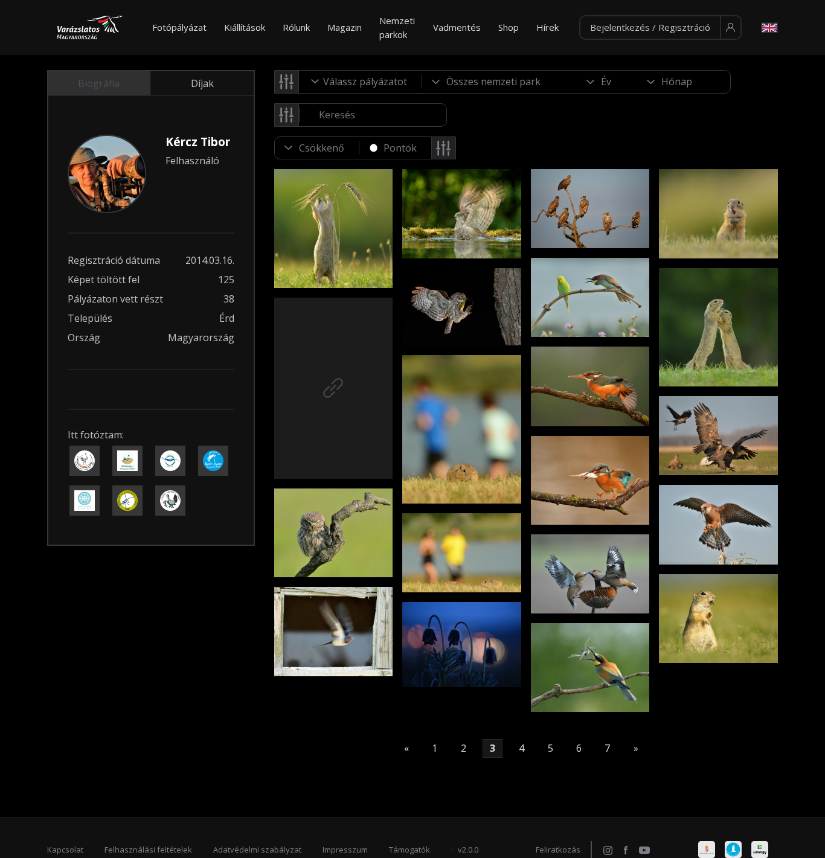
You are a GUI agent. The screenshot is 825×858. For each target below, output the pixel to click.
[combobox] (360, 81)
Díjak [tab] (202, 83)
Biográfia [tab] (99, 83)
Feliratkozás (558, 849)
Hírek (547, 27)
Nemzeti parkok (397, 27)
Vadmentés (457, 27)
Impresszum (345, 849)
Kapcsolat (65, 849)
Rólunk (296, 27)
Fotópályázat (179, 27)
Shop (508, 27)
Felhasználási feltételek (148, 849)
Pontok (400, 148)
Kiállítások (244, 27)
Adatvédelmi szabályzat (257, 849)
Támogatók (409, 849)
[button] (660, 27)
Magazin (344, 27)
